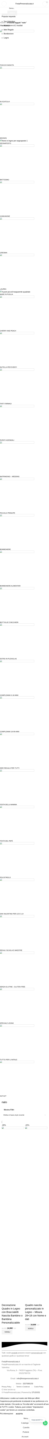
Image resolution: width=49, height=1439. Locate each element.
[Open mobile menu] (4, 3)
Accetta (19, 1414)
